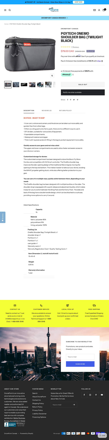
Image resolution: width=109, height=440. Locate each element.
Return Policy (65, 110)
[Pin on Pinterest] (70, 99)
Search (34, 393)
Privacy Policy (37, 410)
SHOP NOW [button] (78, 2)
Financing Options (39, 417)
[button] (54, 18)
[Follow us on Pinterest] (96, 395)
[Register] (74, 404)
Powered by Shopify (26, 433)
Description (29, 110)
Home (6, 24)
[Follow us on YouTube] (102, 395)
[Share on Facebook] (67, 99)
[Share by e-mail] (77, 99)
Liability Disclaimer (39, 414)
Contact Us (36, 400)
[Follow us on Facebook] (84, 395)
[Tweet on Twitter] (74, 99)
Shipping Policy (38, 403)
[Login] (99, 10)
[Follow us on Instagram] (90, 395)
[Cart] (104, 10)
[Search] (10, 10)
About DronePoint (39, 397)
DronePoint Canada (69, 28)
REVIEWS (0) (47, 110)
